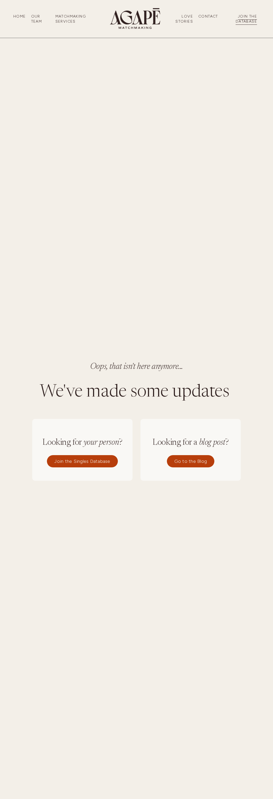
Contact (208, 16)
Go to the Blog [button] (190, 461)
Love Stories (184, 19)
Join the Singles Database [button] (82, 461)
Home (19, 16)
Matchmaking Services (70, 19)
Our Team (36, 19)
